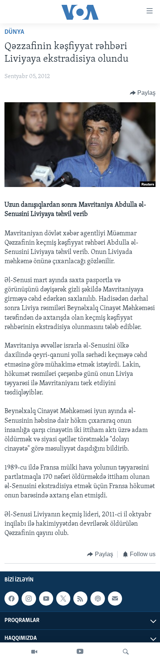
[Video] (34, 651)
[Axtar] (126, 651)
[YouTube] (80, 651)
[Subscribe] (115, 598)
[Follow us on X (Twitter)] (63, 598)
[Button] (143, 93)
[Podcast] (97, 598)
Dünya (14, 32)
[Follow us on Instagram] (29, 598)
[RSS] (80, 598)
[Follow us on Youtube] (46, 598)
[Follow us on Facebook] (11, 598)
